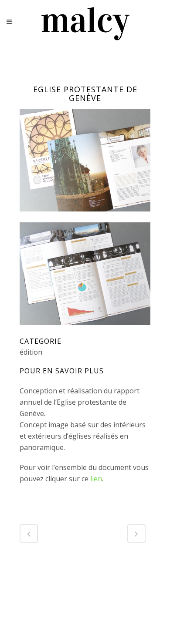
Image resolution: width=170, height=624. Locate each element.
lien (96, 478)
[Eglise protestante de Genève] (85, 216)
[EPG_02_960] (85, 330)
